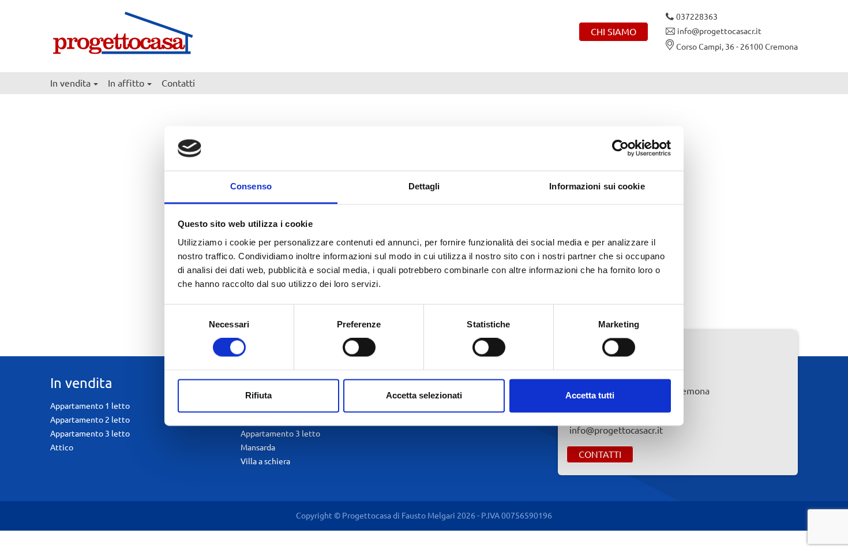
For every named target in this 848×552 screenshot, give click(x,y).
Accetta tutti (589, 395)
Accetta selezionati (424, 395)
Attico (61, 447)
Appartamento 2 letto (90, 419)
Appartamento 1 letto (90, 406)
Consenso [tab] (251, 186)
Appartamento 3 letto (90, 433)
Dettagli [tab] (424, 186)
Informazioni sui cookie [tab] (596, 186)
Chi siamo (613, 32)
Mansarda (258, 447)
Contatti (178, 83)
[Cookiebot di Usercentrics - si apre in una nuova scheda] (620, 148)
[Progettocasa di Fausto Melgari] (122, 32)
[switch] (359, 347)
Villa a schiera (265, 461)
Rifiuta (258, 395)
